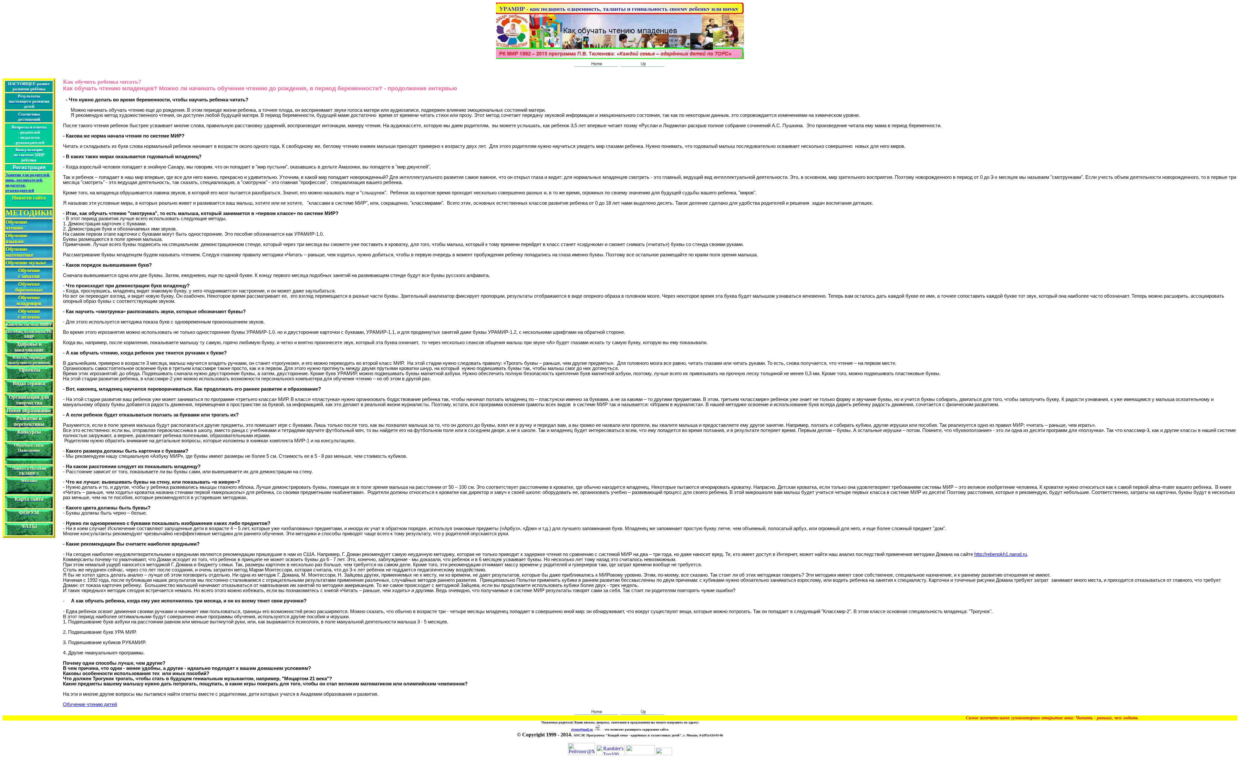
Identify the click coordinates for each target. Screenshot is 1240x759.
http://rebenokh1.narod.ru (1000, 554)
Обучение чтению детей (90, 704)
